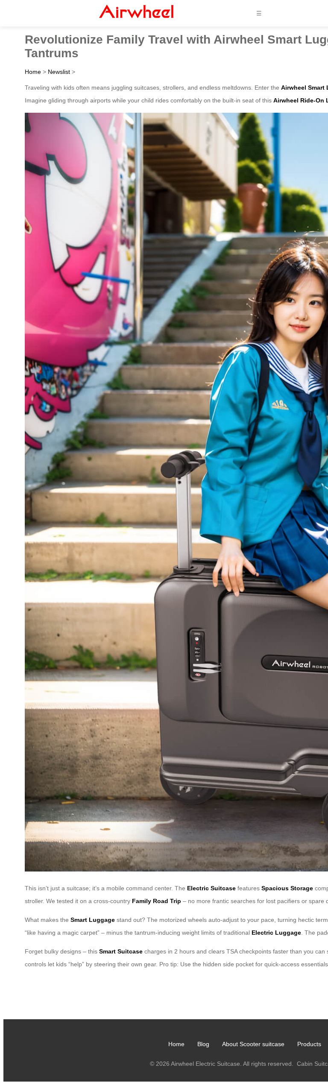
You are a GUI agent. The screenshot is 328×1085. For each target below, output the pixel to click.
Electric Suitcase (211, 888)
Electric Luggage (276, 932)
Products (309, 1044)
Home (33, 71)
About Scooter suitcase (253, 1044)
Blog (203, 1044)
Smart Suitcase (121, 951)
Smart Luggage (92, 919)
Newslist (59, 71)
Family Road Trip (156, 901)
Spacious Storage (287, 888)
